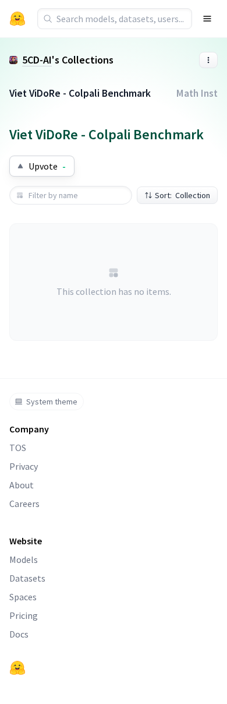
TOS (17, 447)
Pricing (23, 615)
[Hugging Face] (17, 668)
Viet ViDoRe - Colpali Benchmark (80, 93)
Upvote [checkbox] (47, 166)
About (21, 485)
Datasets (27, 578)
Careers (24, 503)
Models (23, 559)
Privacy (23, 466)
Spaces (23, 597)
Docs (19, 634)
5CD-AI (37, 59)
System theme (51, 401)
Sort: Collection (182, 195)
